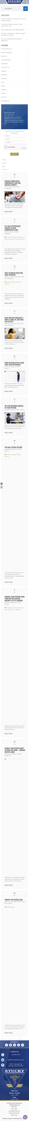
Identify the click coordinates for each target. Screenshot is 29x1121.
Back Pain (3, 56)
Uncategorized (5, 100)
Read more (9, 211)
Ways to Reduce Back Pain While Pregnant (12, 29)
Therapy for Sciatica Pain (14, 900)
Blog (3, 166)
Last (21, 1038)
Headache (4, 71)
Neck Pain (4, 78)
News (2, 82)
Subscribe (14, 154)
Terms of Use (14, 1115)
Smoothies (4, 97)
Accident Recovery (6, 48)
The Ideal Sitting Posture (13, 447)
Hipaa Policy (14, 1106)
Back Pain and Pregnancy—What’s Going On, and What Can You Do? (14, 320)
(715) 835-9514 (9, 115)
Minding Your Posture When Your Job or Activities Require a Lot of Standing (15, 599)
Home (4, 160)
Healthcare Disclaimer (14, 1113)
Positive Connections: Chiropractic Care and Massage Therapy (13, 183)
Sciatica (3, 93)
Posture (3, 86)
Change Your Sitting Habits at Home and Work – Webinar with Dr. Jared (15, 750)
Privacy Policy (14, 1108)
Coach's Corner (5, 67)
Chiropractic (4, 63)
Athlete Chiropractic (6, 52)
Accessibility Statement (14, 1111)
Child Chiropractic (6, 60)
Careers (4, 169)
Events (4, 163)
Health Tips (4, 74)
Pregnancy (4, 89)
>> (17, 1038)
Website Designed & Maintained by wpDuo (14, 1118)
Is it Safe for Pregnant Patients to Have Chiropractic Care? (13, 228)
